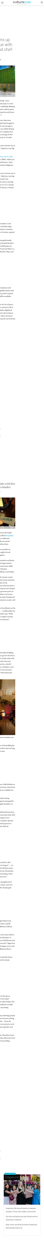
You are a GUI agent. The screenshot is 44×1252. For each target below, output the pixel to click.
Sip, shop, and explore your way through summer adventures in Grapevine (22, 1218)
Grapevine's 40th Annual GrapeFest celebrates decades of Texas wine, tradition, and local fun (21, 1210)
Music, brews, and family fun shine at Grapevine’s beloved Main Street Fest (21, 1226)
